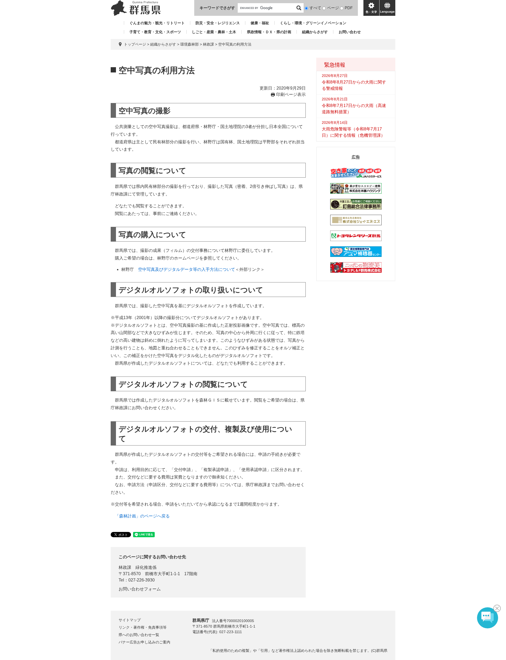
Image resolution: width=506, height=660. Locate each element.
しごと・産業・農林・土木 (214, 32)
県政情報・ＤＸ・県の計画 (269, 32)
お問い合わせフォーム (140, 589)
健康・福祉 (260, 23)
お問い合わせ (350, 32)
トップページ (135, 44)
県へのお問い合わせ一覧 (139, 635)
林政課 (208, 44)
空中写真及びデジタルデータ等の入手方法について (186, 269)
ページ (333, 8)
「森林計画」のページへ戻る (142, 516)
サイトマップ (130, 620)
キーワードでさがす (217, 8)
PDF (349, 8)
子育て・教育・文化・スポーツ (155, 32)
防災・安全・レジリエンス (218, 23)
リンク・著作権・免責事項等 (143, 627)
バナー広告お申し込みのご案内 (144, 642)
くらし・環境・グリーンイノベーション (313, 23)
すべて (315, 8)
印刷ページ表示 (291, 94)
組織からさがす (315, 32)
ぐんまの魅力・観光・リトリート (157, 23)
